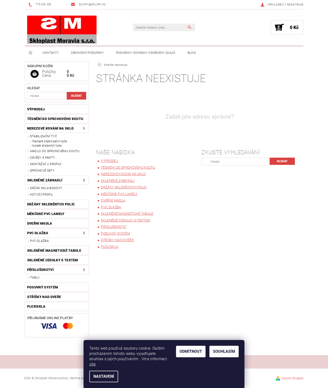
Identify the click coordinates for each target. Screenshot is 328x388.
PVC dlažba (37, 233)
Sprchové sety (42, 170)
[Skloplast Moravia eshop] (62, 30)
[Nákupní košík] (34, 74)
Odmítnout (191, 351)
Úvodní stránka (31, 53)
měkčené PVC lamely (46, 214)
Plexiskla (36, 306)
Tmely (35, 277)
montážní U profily (46, 164)
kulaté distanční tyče (47, 145)
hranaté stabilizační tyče (49, 141)
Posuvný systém (42, 287)
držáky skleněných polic (51, 204)
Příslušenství (40, 270)
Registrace (295, 4)
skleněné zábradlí (44, 180)
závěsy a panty (42, 157)
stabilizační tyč (43, 136)
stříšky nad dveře (44, 297)
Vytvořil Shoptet (292, 378)
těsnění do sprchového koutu (55, 119)
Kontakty (51, 52)
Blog (192, 52)
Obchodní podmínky (87, 52)
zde (92, 364)
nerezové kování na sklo (50, 128)
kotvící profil (41, 194)
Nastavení (103, 376)
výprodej (36, 109)
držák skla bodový (46, 188)
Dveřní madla (39, 223)
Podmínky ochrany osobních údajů (146, 52)
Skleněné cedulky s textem (52, 260)
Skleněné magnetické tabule (54, 250)
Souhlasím (224, 351)
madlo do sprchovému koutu (55, 151)
